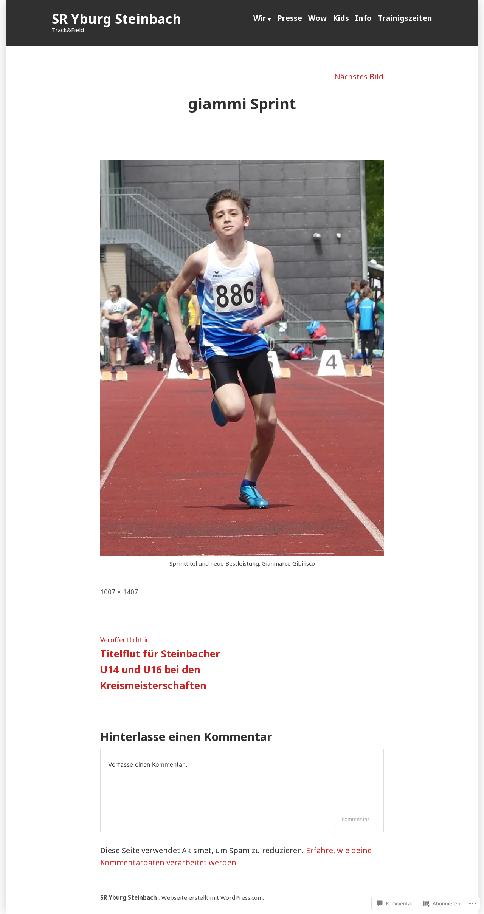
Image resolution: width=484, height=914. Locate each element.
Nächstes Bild (359, 76)
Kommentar (355, 819)
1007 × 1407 (119, 591)
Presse (289, 18)
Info (363, 18)
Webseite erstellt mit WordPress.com (212, 897)
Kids (341, 18)
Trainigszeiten (405, 18)
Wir (259, 18)
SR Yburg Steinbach (116, 19)
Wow (317, 18)
